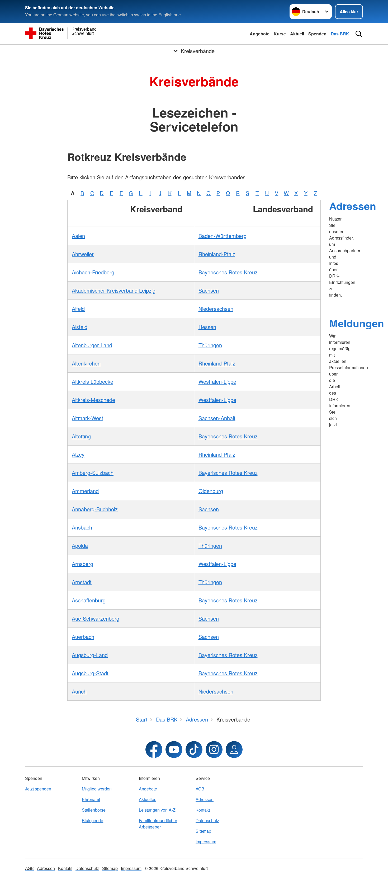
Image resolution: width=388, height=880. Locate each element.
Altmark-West (87, 418)
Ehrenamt (91, 799)
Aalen (78, 236)
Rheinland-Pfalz (216, 254)
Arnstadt (82, 582)
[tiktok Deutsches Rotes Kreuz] (194, 749)
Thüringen (210, 345)
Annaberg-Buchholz (95, 509)
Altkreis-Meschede (93, 400)
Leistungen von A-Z (157, 810)
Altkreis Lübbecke (92, 381)
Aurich (79, 691)
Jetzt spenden (38, 789)
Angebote (259, 34)
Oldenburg (210, 491)
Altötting (81, 436)
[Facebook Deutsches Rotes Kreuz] (153, 749)
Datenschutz (207, 820)
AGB (200, 789)
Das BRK (340, 34)
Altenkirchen (86, 363)
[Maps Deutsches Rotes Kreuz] (234, 749)
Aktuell (297, 34)
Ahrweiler (83, 254)
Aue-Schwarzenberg (95, 618)
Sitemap (203, 831)
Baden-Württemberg (222, 236)
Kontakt (203, 810)
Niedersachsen (215, 308)
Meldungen (356, 323)
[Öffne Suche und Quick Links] (358, 34)
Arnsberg (82, 564)
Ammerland (85, 491)
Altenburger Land (92, 345)
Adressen (352, 205)
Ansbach (82, 527)
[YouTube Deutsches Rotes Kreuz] (173, 749)
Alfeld (78, 308)
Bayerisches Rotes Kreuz (228, 272)
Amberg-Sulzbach (92, 472)
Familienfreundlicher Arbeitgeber (158, 823)
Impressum (206, 842)
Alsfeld (79, 327)
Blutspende (92, 820)
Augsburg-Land (90, 655)
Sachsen (208, 290)
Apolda (80, 545)
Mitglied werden (97, 789)
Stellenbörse (94, 810)
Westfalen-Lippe (217, 381)
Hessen (207, 327)
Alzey (78, 454)
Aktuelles (147, 799)
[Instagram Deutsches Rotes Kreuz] (214, 749)
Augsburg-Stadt (90, 673)
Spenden (317, 34)
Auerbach (83, 636)
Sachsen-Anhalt (216, 418)
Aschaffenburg (89, 600)
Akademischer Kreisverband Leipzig (113, 290)
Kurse (280, 34)
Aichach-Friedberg (93, 272)
